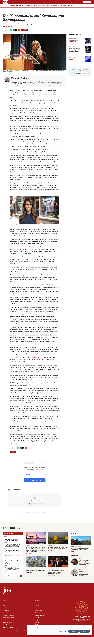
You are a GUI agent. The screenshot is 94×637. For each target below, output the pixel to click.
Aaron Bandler (29, 553)
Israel (11, 2)
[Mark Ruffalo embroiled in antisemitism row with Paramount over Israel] (58, 561)
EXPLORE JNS (13, 528)
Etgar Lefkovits (51, 575)
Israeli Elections (27, 5)
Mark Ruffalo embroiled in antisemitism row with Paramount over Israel (56, 572)
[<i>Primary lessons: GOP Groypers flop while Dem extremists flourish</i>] (88, 49)
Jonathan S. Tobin (73, 52)
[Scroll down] (21, 576)
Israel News (50, 545)
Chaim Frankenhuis (83, 564)
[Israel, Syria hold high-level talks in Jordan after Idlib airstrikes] (58, 538)
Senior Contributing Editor (74, 56)
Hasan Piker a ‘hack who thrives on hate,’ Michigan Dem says (13, 556)
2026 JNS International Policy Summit (81, 617)
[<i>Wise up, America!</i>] (88, 41)
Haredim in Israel (54, 5)
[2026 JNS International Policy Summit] (81, 607)
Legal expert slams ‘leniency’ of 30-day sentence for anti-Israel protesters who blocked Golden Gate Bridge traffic (35, 549)
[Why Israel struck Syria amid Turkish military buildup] (81, 540)
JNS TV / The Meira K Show (76, 546)
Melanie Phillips (8, 27)
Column (10, 12)
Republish (24, 30)
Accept (73, 631)
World (22, 2)
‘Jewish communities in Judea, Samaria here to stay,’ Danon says (13, 551)
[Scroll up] (18, 576)
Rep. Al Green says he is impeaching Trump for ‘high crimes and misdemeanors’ (12, 568)
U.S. (17, 2)
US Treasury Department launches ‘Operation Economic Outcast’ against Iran (13, 562)
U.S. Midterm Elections (36, 5)
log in (31, 503)
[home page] (5, 2)
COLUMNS (74, 555)
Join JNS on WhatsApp (81, 73)
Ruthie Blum (71, 59)
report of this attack (25, 249)
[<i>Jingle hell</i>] (88, 59)
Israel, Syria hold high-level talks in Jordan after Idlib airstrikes (58, 548)
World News (50, 568)
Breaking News (9, 533)
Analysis (29, 2)
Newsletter (71, 2)
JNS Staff (50, 550)
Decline (84, 631)
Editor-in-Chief (70, 5)
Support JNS (87, 2)
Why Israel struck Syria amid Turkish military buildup (80, 548)
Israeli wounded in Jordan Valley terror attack (35, 571)
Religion (13, 452)
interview (36, 357)
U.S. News (27, 545)
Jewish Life (48, 2)
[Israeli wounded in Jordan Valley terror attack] (36, 561)
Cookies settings (62, 631)
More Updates (7, 576)
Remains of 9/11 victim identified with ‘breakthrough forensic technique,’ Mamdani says (12, 539)
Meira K (72, 551)
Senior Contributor (73, 38)
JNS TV (41, 2)
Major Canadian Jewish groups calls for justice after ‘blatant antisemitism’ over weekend (12, 545)
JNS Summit (63, 5)
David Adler (81, 575)
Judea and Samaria (45, 5)
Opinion (35, 2)
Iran (59, 5)
